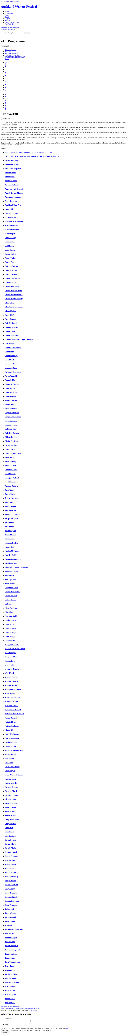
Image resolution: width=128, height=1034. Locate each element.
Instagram (15, 27)
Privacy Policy (5, 1008)
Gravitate (33, 1010)
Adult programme (10, 50)
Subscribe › (5, 1032)
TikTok (9, 27)
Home (7, 11)
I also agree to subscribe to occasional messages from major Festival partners (27, 1030)
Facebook (4, 27)
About (7, 17)
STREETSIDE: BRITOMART (15, 57)
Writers (7, 59)
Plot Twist (8, 51)
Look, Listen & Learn (12, 22)
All (6, 62)
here (67, 1028)
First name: (8, 1019)
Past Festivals (9, 24)
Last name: (8, 1021)
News (6, 15)
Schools (7, 20)
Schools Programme (11, 53)
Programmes (9, 13)
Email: (7, 1024)
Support (7, 18)
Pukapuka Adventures (12, 55)
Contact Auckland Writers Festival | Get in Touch (25, 1008)
